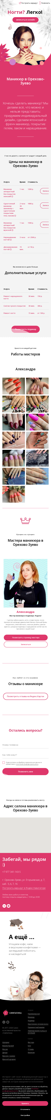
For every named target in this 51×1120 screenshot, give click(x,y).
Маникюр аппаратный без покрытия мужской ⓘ (9, 226)
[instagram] (8, 906)
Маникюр (31, 1017)
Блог (29, 1046)
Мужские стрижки (8, 1056)
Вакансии (31, 1053)
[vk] (4, 906)
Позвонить (45, 3)
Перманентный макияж (36, 1027)
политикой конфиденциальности (27, 764)
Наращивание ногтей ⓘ (10, 238)
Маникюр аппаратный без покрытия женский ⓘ (9, 193)
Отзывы (31, 1049)
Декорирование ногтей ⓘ (10, 248)
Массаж (5, 1049)
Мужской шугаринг (9, 1059)
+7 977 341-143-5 (11, 871)
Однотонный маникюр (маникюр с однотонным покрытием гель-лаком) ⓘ (10, 209)
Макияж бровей (8, 1046)
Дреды (4, 1053)
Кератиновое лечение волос (38, 1024)
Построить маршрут (29, 3)
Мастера (31, 1042)
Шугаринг (5, 1042)
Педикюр (31, 1021)
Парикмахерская (34, 1014)
